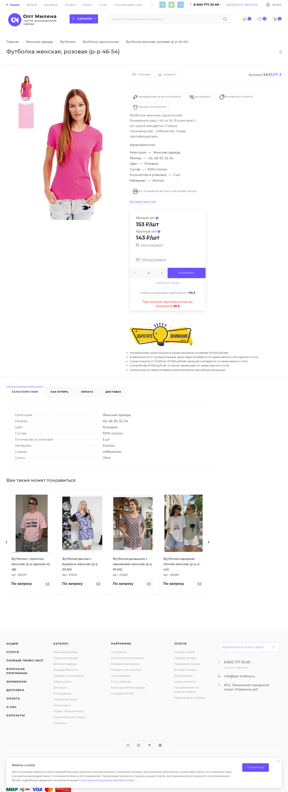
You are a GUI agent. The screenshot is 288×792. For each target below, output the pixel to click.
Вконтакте (180, 4)
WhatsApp (171, 4)
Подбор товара (185, 658)
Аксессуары (61, 705)
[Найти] (225, 19)
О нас (11, 707)
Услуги (12, 652)
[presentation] (6, 542)
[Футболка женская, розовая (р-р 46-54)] (73, 153)
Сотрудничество (122, 693)
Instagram (138, 745)
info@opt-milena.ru (239, 676)
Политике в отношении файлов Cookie (106, 780)
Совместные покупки (126, 669)
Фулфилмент (183, 675)
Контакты (15, 715)
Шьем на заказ (184, 681)
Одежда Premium (66, 669)
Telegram (162, 4)
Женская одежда (65, 652)
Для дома (60, 687)
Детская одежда (64, 663)
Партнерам (121, 643)
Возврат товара (185, 669)
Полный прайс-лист (25, 660)
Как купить (60, 391)
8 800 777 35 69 (237, 662)
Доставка (113, 391)
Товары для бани (65, 699)
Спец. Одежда (121, 681)
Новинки (59, 723)
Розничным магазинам (127, 658)
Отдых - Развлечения (68, 711)
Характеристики (25, 391)
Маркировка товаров (189, 697)
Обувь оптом (62, 681)
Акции (12, 643)
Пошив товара (184, 652)
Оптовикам (119, 652)
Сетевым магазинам (125, 663)
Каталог (61, 643)
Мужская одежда (65, 658)
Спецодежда (62, 693)
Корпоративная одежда (128, 687)
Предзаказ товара (187, 663)
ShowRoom (16, 681)
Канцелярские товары (69, 717)
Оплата (87, 391)
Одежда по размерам (68, 675)
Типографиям (121, 675)
